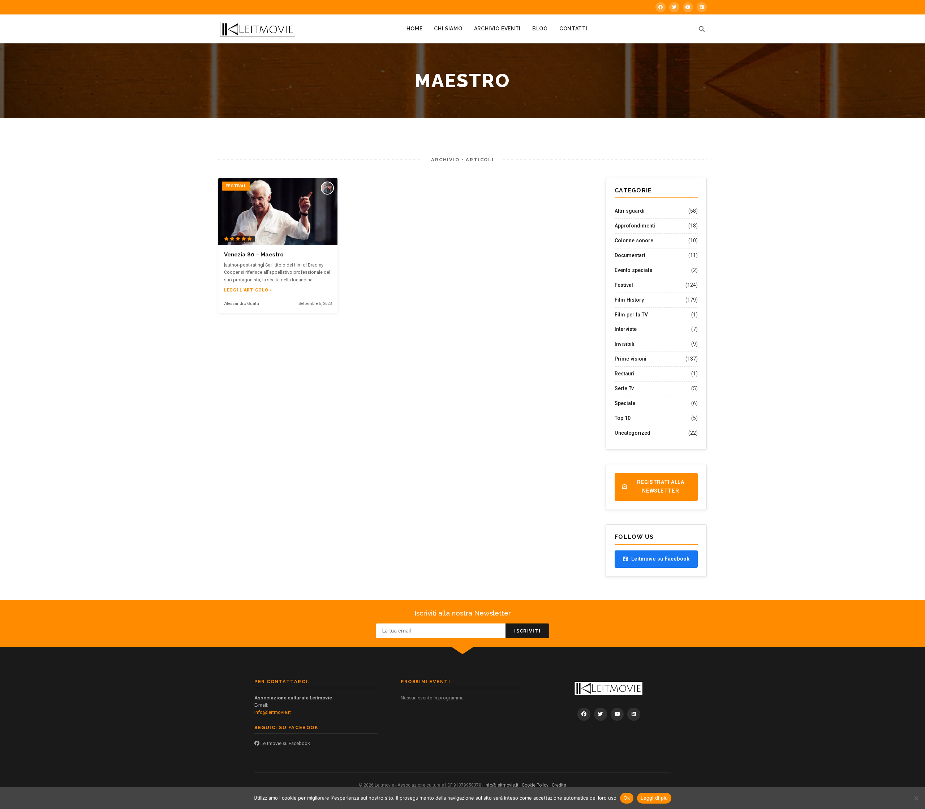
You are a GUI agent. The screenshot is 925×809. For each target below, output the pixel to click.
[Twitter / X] (674, 7)
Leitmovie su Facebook (284, 743)
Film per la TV (631, 315)
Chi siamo (448, 28)
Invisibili (624, 344)
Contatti (573, 28)
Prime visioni (630, 359)
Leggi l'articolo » (248, 290)
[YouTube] (688, 7)
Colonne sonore (634, 240)
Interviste (626, 329)
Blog (540, 28)
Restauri (624, 373)
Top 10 (623, 418)
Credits (559, 785)
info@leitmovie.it (272, 712)
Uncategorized (632, 433)
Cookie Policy (535, 785)
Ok (627, 798)
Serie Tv (624, 388)
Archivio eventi (497, 28)
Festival (624, 285)
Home (414, 28)
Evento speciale (633, 270)
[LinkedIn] (702, 7)
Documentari (630, 255)
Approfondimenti (635, 226)
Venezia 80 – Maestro (254, 254)
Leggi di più (654, 798)
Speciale (625, 403)
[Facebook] (660, 7)
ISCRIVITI (527, 631)
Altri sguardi (630, 211)
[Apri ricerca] (702, 29)
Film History (629, 300)
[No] (916, 798)
